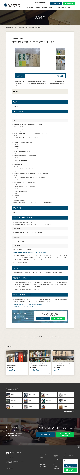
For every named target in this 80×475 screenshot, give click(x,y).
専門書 (15, 27)
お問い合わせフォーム (68, 455)
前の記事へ (25, 336)
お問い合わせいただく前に (69, 453)
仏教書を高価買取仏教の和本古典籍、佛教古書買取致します (28, 304)
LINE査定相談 (70, 3)
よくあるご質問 (56, 459)
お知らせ (54, 464)
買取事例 (38, 7)
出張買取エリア (56, 468)
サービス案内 (43, 454)
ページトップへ (78, 447)
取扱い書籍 (44, 7)
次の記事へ (54, 336)
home (7, 27)
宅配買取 (42, 459)
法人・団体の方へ (62, 7)
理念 (53, 453)
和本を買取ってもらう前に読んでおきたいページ (25, 306)
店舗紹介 (54, 456)
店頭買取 (42, 457)
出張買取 (42, 456)
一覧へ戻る (41, 336)
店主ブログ (55, 466)
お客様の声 (55, 462)
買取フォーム (57, 3)
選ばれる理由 (55, 455)
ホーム (41, 452)
